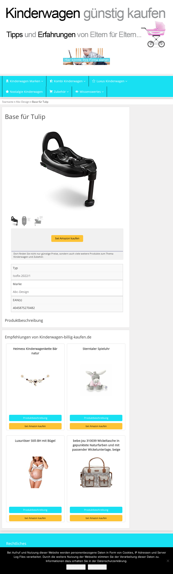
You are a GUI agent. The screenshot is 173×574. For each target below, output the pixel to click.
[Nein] (168, 561)
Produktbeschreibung (35, 417)
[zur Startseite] (86, 27)
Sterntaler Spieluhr (96, 349)
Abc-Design (23, 101)
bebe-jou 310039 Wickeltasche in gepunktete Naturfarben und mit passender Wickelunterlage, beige (96, 445)
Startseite (8, 101)
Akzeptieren (76, 567)
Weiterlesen (97, 567)
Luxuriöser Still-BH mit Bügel (35, 441)
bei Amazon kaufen (67, 238)
